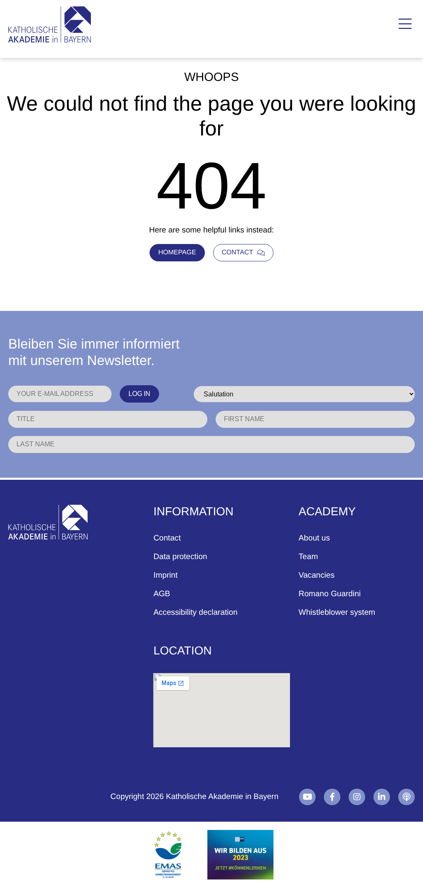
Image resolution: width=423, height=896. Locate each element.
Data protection (180, 556)
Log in (139, 393)
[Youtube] (307, 797)
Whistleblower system (337, 612)
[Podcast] (406, 797)
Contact (167, 538)
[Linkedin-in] (381, 797)
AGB (161, 594)
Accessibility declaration (195, 612)
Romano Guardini (330, 594)
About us (314, 538)
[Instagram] (357, 797)
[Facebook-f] (332, 797)
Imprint (165, 575)
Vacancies (317, 575)
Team (308, 556)
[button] (405, 24)
